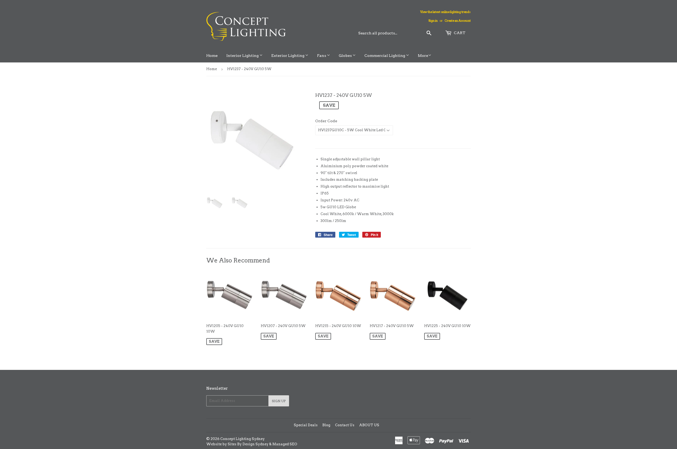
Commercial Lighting (385, 55)
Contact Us (344, 425)
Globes (346, 55)
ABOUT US (369, 425)
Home (212, 55)
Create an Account (458, 20)
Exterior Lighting (288, 55)
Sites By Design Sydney (248, 444)
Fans (322, 55)
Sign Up (279, 401)
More (423, 55)
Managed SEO (284, 444)
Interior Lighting (242, 55)
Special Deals (306, 425)
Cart (459, 33)
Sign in (433, 20)
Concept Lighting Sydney (242, 439)
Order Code (326, 121)
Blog (326, 425)
